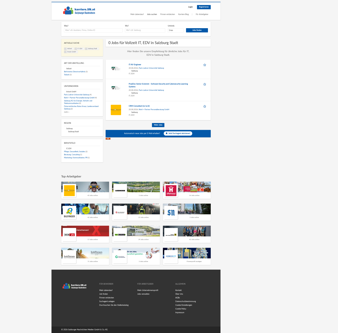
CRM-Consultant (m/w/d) (139, 106)
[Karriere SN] (79, 10)
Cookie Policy (180, 309)
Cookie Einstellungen (183, 305)
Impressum (179, 313)
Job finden (103, 294)
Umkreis (171, 26)
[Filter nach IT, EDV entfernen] (65, 148)
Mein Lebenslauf (137, 14)
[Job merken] (205, 64)
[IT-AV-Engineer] (116, 68)
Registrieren (204, 7)
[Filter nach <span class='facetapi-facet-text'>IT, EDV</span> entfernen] (76, 49)
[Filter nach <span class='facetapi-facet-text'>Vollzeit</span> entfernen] (65, 49)
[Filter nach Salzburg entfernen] (65, 128)
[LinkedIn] (71, 296)
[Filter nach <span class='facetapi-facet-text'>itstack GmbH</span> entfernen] (65, 52)
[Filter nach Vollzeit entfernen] (65, 68)
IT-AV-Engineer (135, 65)
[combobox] (93, 30)
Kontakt (178, 290)
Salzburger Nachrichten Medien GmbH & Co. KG (88, 330)
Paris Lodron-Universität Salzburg (151, 68)
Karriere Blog (183, 14)
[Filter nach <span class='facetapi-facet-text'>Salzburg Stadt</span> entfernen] (86, 49)
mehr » (66, 112)
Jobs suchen (152, 14)
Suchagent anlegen (107, 301)
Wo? (127, 26)
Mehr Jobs (158, 125)
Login (190, 7)
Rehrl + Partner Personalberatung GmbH (154, 109)
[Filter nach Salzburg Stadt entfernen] (67, 131)
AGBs (177, 298)
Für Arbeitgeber (202, 14)
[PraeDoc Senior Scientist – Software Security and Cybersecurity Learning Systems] (116, 88)
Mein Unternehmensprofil (147, 290)
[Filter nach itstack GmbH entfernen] (65, 91)
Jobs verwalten (143, 294)
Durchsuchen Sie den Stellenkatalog (113, 305)
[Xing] (67, 296)
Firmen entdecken (167, 14)
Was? (66, 26)
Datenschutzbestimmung (185, 301)
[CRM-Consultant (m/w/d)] (116, 110)
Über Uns (179, 294)
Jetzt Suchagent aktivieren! (179, 133)
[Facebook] (63, 296)
